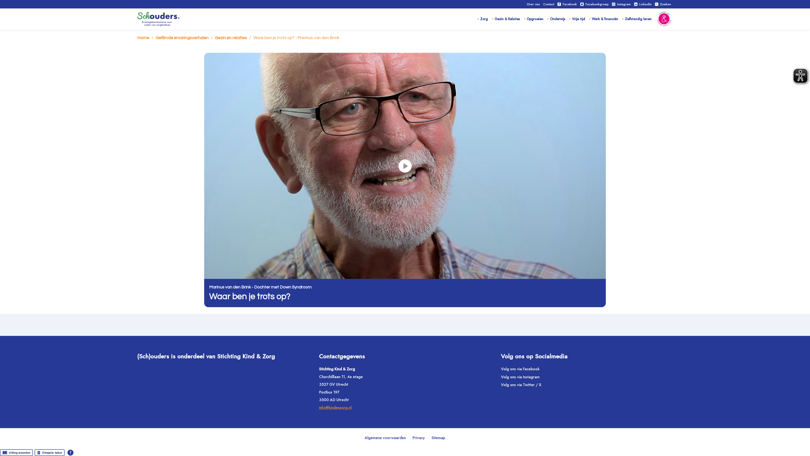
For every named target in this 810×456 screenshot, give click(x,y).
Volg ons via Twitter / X (521, 385)
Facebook (570, 4)
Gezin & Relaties (507, 18)
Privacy (419, 438)
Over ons (533, 4)
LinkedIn (645, 4)
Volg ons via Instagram (520, 377)
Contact (548, 4)
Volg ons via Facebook (520, 369)
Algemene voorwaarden (385, 438)
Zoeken (663, 4)
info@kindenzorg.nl (335, 407)
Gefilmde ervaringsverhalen (182, 37)
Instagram (624, 4)
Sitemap (438, 438)
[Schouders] (158, 19)
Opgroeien (535, 18)
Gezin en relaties (231, 37)
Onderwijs (557, 18)
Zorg (484, 18)
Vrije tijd (578, 18)
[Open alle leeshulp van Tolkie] (70, 453)
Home (143, 37)
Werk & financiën (605, 18)
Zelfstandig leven (638, 18)
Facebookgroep (597, 4)
